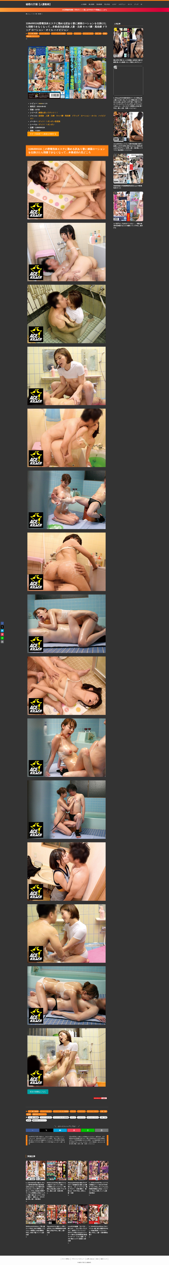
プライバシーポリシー (78, 1259)
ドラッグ (69, 33)
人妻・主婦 (98, 33)
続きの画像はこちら (38, 1092)
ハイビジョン (77, 33)
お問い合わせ (90, 1259)
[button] (32, 1130)
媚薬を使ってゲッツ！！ (33, 36)
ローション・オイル (88, 33)
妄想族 (105, 33)
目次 (97, 1259)
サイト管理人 (66, 1259)
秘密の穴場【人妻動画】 (39, 4)
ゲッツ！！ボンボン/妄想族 (58, 33)
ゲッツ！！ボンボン (44, 33)
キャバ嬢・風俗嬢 (33, 33)
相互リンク (104, 1259)
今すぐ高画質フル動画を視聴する (43, 134)
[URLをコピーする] (101, 1130)
